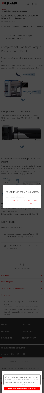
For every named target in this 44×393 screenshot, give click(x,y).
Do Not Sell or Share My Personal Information (22, 388)
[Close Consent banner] (40, 373)
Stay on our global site (30, 201)
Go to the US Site (13, 200)
